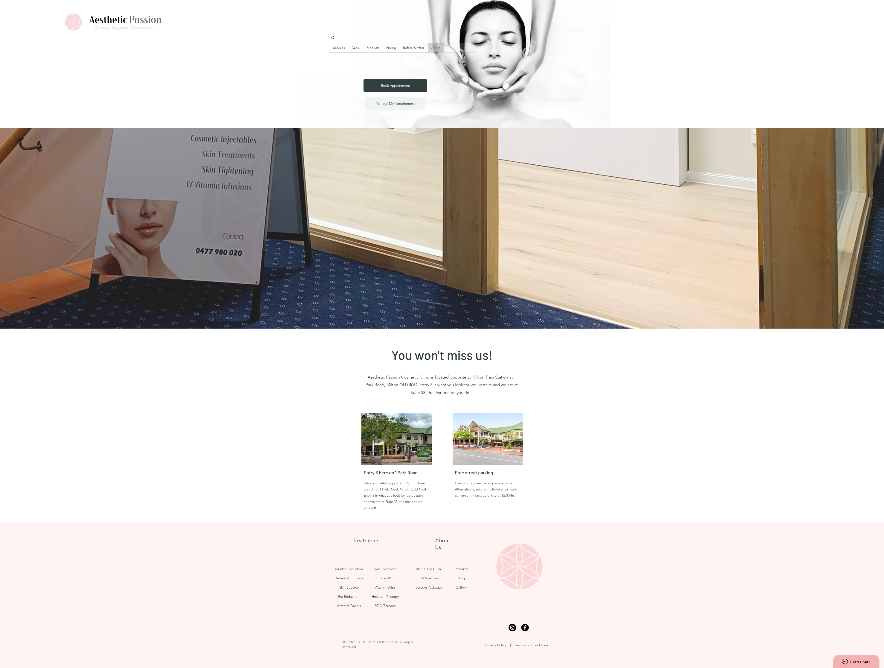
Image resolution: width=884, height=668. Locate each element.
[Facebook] (525, 627)
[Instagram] (512, 627)
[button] (355, 49)
